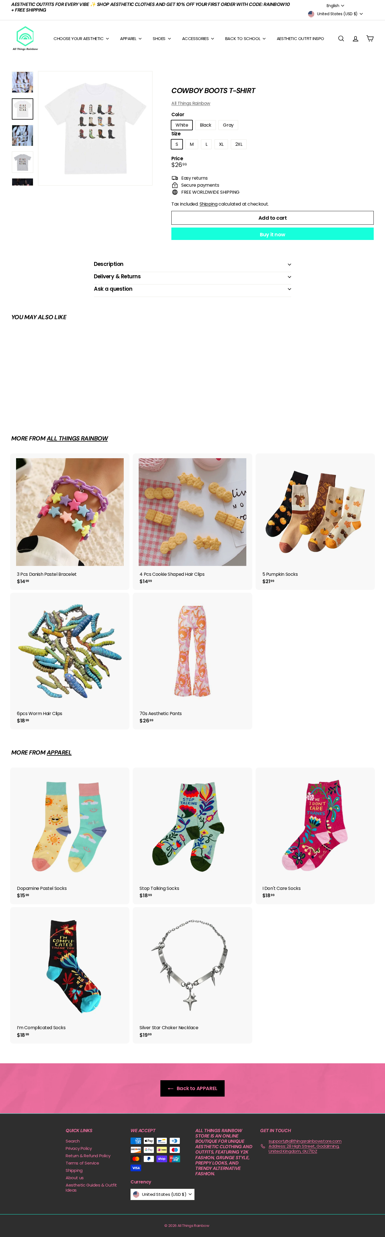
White (182, 125)
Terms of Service (82, 1163)
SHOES (160, 38)
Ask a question (113, 289)
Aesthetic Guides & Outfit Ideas (91, 1187)
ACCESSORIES (196, 38)
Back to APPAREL (196, 1088)
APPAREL (128, 38)
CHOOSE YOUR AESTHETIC (79, 38)
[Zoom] (95, 128)
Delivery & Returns (117, 276)
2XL (238, 144)
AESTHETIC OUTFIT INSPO (300, 38)
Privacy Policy (79, 1148)
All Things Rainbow (190, 103)
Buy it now (272, 234)
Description (108, 264)
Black (205, 125)
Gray (228, 125)
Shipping (209, 204)
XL (221, 144)
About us (75, 1178)
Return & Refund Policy (88, 1156)
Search (73, 1141)
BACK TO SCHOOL (243, 38)
